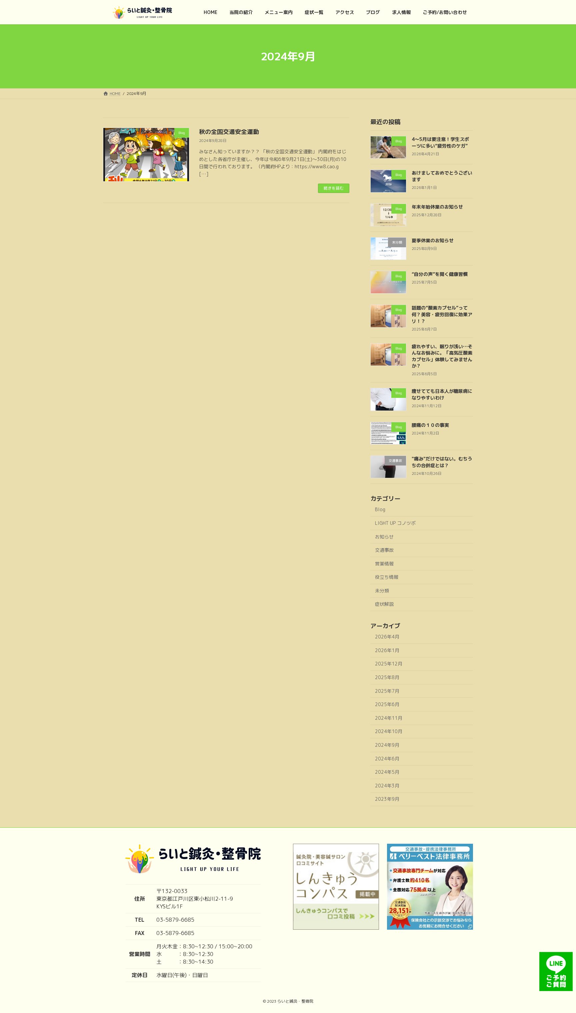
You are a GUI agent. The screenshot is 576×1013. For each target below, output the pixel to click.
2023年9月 (387, 799)
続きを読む (334, 188)
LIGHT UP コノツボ (395, 523)
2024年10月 (388, 731)
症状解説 (384, 604)
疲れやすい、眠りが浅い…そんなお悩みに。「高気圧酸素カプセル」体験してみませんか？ (442, 356)
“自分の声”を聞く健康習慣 (440, 274)
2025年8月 (387, 677)
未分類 (382, 590)
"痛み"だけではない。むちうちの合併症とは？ (442, 462)
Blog (380, 509)
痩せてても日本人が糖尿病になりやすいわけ (442, 394)
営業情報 (384, 563)
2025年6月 (387, 704)
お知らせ (384, 536)
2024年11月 (388, 718)
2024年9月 (387, 745)
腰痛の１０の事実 (430, 425)
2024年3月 (387, 785)
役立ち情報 (386, 577)
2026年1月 (387, 650)
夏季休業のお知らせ (433, 240)
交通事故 (384, 550)
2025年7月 (387, 691)
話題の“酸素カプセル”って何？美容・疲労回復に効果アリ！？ (442, 314)
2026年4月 (387, 636)
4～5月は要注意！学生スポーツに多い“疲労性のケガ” (440, 142)
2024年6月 (387, 758)
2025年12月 (388, 663)
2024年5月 (387, 772)
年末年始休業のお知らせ (437, 207)
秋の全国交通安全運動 (229, 132)
